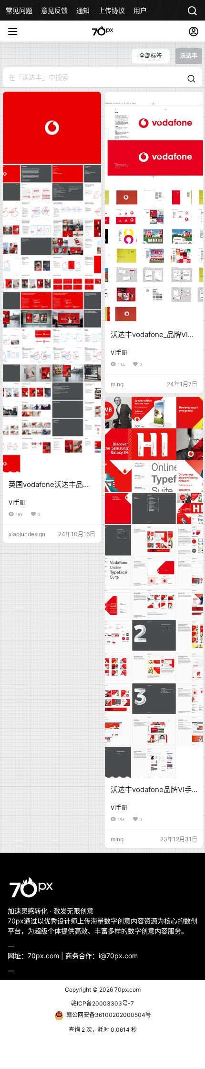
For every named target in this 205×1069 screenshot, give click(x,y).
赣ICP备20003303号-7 (102, 1003)
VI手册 (17, 502)
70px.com (127, 989)
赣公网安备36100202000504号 (108, 1014)
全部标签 (150, 55)
